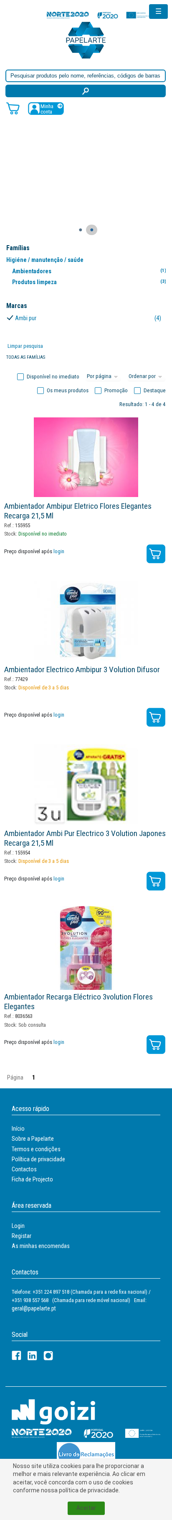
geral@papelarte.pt (34, 1308)
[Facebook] (16, 1355)
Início (18, 1128)
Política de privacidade (38, 1159)
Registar (21, 1236)
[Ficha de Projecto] (99, 15)
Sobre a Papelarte (33, 1138)
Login (18, 1225)
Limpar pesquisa (25, 346)
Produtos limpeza (89, 282)
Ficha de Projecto (32, 1179)
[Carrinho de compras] (13, 108)
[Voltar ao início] (86, 39)
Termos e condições (36, 1149)
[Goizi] (53, 1411)
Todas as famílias (25, 357)
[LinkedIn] (32, 1355)
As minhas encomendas (41, 1246)
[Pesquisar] (85, 91)
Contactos (24, 1169)
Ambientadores (89, 271)
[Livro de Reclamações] (86, 1454)
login (58, 551)
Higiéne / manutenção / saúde (44, 259)
